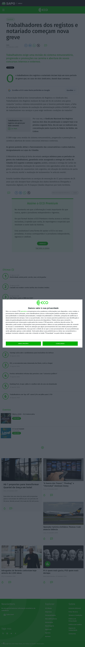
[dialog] (42, 323)
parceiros (24, 311)
